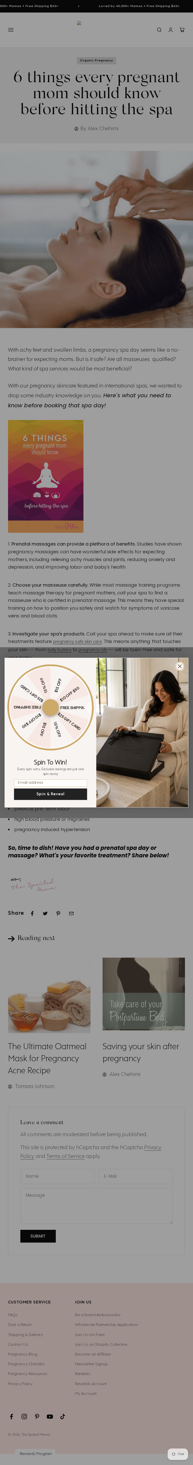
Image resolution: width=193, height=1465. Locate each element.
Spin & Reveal (50, 794)
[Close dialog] (180, 666)
